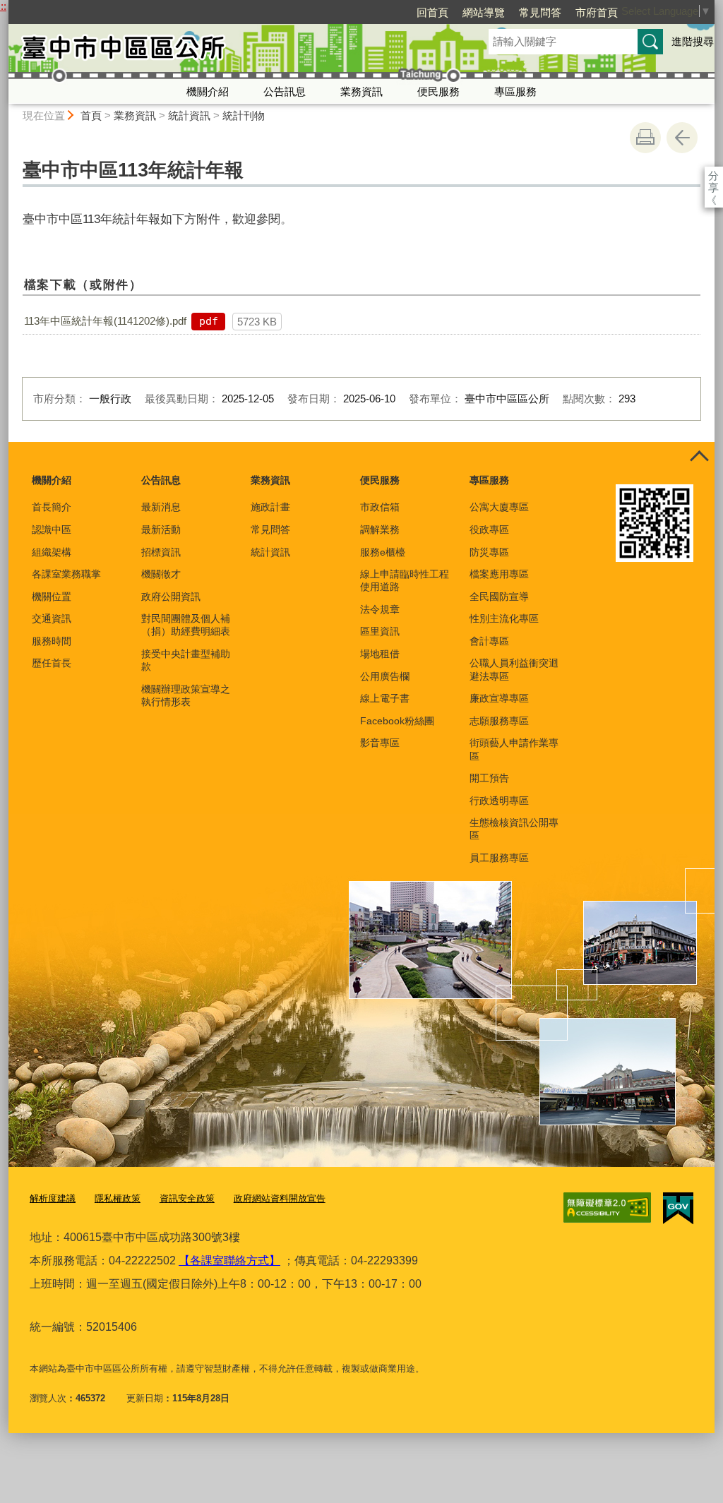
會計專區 (489, 641)
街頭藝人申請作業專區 (514, 749)
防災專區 (489, 552)
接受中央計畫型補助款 (185, 660)
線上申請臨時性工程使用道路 (404, 580)
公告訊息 (284, 91)
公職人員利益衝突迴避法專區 (514, 669)
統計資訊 (189, 115)
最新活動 (161, 529)
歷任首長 (51, 663)
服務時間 (51, 641)
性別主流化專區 (504, 618)
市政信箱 (380, 507)
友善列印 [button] (645, 137)
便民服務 (438, 91)
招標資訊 (161, 552)
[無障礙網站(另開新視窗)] (607, 1207)
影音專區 (380, 742)
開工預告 (489, 778)
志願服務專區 (499, 720)
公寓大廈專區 (499, 507)
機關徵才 (161, 574)
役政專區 (489, 529)
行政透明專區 (499, 800)
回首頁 (432, 12)
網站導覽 (483, 12)
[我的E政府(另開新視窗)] (678, 1208)
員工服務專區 (499, 857)
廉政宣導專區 (499, 698)
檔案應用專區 (499, 574)
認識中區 (51, 529)
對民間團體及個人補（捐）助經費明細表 (185, 625)
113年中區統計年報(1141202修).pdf (105, 321)
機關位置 (51, 596)
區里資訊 (380, 631)
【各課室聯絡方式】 (229, 1261)
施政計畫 (270, 507)
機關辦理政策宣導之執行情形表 (185, 695)
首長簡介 (51, 507)
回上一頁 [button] (682, 137)
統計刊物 (243, 115)
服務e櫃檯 (382, 552)
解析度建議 (53, 1198)
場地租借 (380, 653)
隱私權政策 (118, 1198)
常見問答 (540, 12)
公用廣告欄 (385, 676)
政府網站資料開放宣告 (279, 1198)
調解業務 (380, 529)
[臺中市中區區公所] (231, 51)
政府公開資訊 (171, 596)
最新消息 (161, 507)
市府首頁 (596, 12)
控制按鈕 (699, 457)
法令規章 (380, 609)
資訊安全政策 (187, 1198)
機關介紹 (207, 91)
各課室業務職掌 (66, 574)
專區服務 (515, 91)
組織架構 (51, 552)
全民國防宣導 (499, 596)
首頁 (91, 115)
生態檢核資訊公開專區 (514, 829)
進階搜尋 (692, 41)
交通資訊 (51, 618)
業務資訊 (361, 91)
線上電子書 (385, 698)
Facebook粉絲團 (397, 720)
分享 (713, 175)
